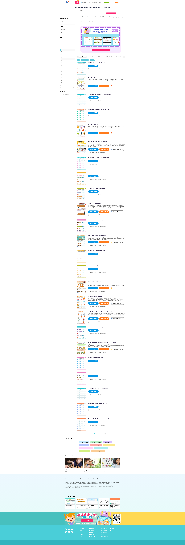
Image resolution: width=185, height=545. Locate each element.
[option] (82, 465)
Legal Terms (90, 541)
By (77, 56)
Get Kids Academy (104, 532)
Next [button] (120, 464)
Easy (62, 19)
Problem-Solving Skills (96, 445)
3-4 (61, 51)
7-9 (61, 80)
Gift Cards (100, 2)
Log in (112, 2)
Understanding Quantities (86, 448)
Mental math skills (85, 451)
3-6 (61, 54)
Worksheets (82, 528)
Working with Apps (104, 530)
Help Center (92, 534)
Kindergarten (63, 29)
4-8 (61, 65)
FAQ (112, 530)
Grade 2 (62, 32)
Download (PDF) (93, 65)
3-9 (61, 59)
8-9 (61, 82)
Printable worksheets (73, 13)
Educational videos (88, 13)
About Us (81, 534)
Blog (80, 532)
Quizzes (95, 13)
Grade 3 (62, 34)
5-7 (61, 69)
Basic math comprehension (98, 451)
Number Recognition (96, 442)
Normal (62, 21)
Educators (84, 2)
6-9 (61, 77)
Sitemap (91, 532)
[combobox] (82, 56)
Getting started (92, 536)
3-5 (61, 53)
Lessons (81, 13)
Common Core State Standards (66, 93)
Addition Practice (84, 442)
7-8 (61, 79)
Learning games (102, 13)
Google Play (92, 530)
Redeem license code (104, 536)
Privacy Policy (94, 541)
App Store (92, 528)
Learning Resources (92, 2)
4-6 (61, 62)
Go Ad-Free (106, 2)
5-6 (61, 68)
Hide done (119, 56)
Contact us (81, 536)
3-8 (61, 57)
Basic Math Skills (84, 445)
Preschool (62, 27)
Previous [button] (64, 464)
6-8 (61, 76)
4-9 (61, 66)
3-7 (61, 56)
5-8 (61, 71)
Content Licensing (114, 528)
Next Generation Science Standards (67, 96)
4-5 (61, 60)
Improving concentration (101, 448)
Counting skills (108, 442)
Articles (118, 455)
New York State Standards (65, 94)
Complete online (104, 85)
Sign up (116, 2)
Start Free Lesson (100, 50)
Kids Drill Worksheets (111, 13)
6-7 (61, 74)
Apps (81, 530)
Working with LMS (104, 528)
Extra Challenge (63, 22)
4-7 (61, 63)
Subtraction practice (109, 445)
